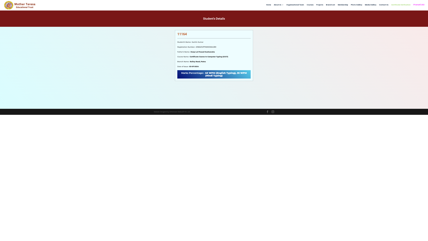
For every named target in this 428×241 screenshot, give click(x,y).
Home (268, 5)
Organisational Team (295, 5)
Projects (319, 5)
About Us (277, 5)
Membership (343, 5)
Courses (310, 5)
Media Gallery (370, 5)
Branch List (330, 5)
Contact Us (383, 5)
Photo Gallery (356, 5)
